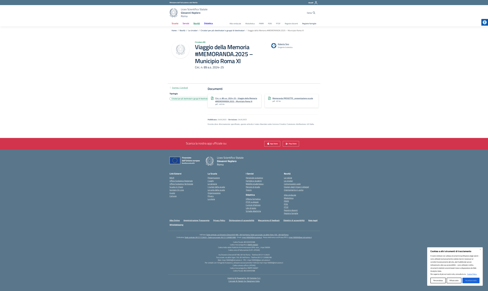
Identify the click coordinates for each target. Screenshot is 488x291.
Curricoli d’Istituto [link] (253, 205)
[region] (455, 266)
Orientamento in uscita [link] (293, 189)
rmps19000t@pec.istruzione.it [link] (300, 237)
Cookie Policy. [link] (472, 274)
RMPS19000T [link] (253, 244)
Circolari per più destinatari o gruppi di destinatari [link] (190, 98)
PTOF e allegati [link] (252, 202)
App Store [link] (274, 143)
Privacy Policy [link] (219, 220)
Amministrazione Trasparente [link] (196, 220)
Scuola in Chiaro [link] (176, 186)
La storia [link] (211, 199)
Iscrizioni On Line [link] (177, 189)
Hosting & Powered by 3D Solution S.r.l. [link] (244, 278)
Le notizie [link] (288, 177)
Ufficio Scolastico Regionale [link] (181, 180)
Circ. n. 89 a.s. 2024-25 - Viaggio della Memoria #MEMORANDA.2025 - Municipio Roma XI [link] (236, 100)
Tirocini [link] (249, 189)
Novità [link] (196, 23)
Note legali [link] (313, 220)
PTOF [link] (278, 23)
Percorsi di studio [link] (253, 186)
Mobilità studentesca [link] (254, 183)
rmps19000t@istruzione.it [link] (252, 237)
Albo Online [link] (175, 220)
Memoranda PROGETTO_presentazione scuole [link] (292, 98)
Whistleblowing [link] (176, 224)
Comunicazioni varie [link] (292, 183)
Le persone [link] (212, 183)
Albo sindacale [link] (235, 23)
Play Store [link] (292, 143)
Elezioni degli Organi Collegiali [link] (296, 186)
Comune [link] (173, 196)
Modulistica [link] (250, 23)
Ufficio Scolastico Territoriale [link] (181, 183)
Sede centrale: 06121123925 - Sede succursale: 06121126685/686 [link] (210, 237)
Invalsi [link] (172, 193)
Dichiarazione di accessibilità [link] (241, 220)
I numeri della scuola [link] (216, 186)
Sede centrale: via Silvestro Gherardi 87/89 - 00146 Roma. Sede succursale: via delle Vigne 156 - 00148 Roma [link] (247, 234)
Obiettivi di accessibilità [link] (293, 220)
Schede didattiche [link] (253, 211)
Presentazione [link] (214, 177)
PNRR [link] (261, 23)
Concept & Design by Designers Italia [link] (244, 281)
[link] (484, 22)
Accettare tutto (471, 280)
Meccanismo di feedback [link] (269, 220)
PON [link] (270, 23)
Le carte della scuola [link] (216, 189)
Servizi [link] (186, 23)
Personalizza (438, 280)
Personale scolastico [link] (254, 177)
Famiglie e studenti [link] (254, 180)
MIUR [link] (172, 177)
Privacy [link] (211, 196)
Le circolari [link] (288, 180)
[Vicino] (480, 249)
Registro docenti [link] (291, 23)
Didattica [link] (208, 23)
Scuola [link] (175, 23)
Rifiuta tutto (454, 280)
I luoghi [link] (211, 180)
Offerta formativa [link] (253, 198)
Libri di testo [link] (251, 208)
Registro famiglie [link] (309, 23)
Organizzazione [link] (214, 193)
